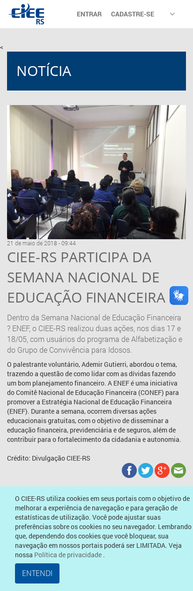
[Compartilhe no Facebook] (130, 469)
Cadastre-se (132, 13)
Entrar (89, 13)
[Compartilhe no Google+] (163, 469)
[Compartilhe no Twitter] (146, 469)
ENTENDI (37, 573)
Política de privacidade (68, 554)
